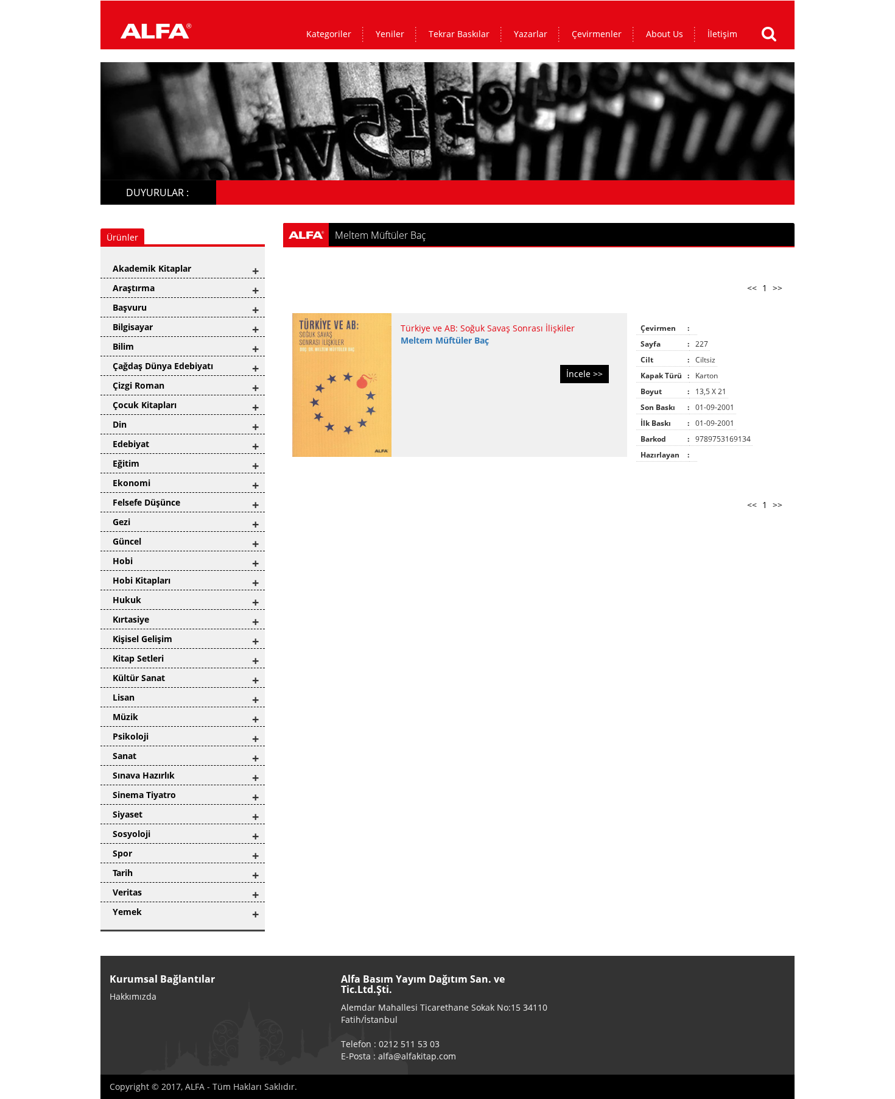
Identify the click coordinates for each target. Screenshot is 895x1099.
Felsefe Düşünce (146, 502)
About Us (664, 34)
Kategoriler (328, 34)
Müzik (125, 717)
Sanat (124, 756)
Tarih (123, 872)
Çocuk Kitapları (145, 405)
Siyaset (127, 814)
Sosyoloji (131, 833)
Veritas (127, 892)
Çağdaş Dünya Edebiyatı (163, 366)
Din (120, 424)
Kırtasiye (131, 619)
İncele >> (584, 374)
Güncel (127, 541)
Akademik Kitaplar (152, 268)
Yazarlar (530, 34)
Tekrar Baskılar (459, 34)
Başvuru (130, 307)
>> (777, 288)
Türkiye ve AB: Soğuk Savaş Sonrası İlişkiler (488, 328)
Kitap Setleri (138, 658)
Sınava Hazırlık (144, 775)
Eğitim (126, 463)
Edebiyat (131, 444)
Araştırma (134, 288)
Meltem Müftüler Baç (445, 340)
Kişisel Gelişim (142, 639)
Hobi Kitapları (141, 580)
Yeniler (390, 34)
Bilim (123, 346)
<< (752, 288)
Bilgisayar (133, 327)
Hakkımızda (133, 996)
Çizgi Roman (138, 385)
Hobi (123, 561)
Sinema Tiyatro (144, 794)
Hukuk (127, 600)
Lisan (124, 697)
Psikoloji (131, 736)
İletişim (722, 34)
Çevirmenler (597, 34)
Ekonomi (131, 483)
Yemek (127, 911)
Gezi (121, 522)
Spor (122, 853)
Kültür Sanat (139, 678)
